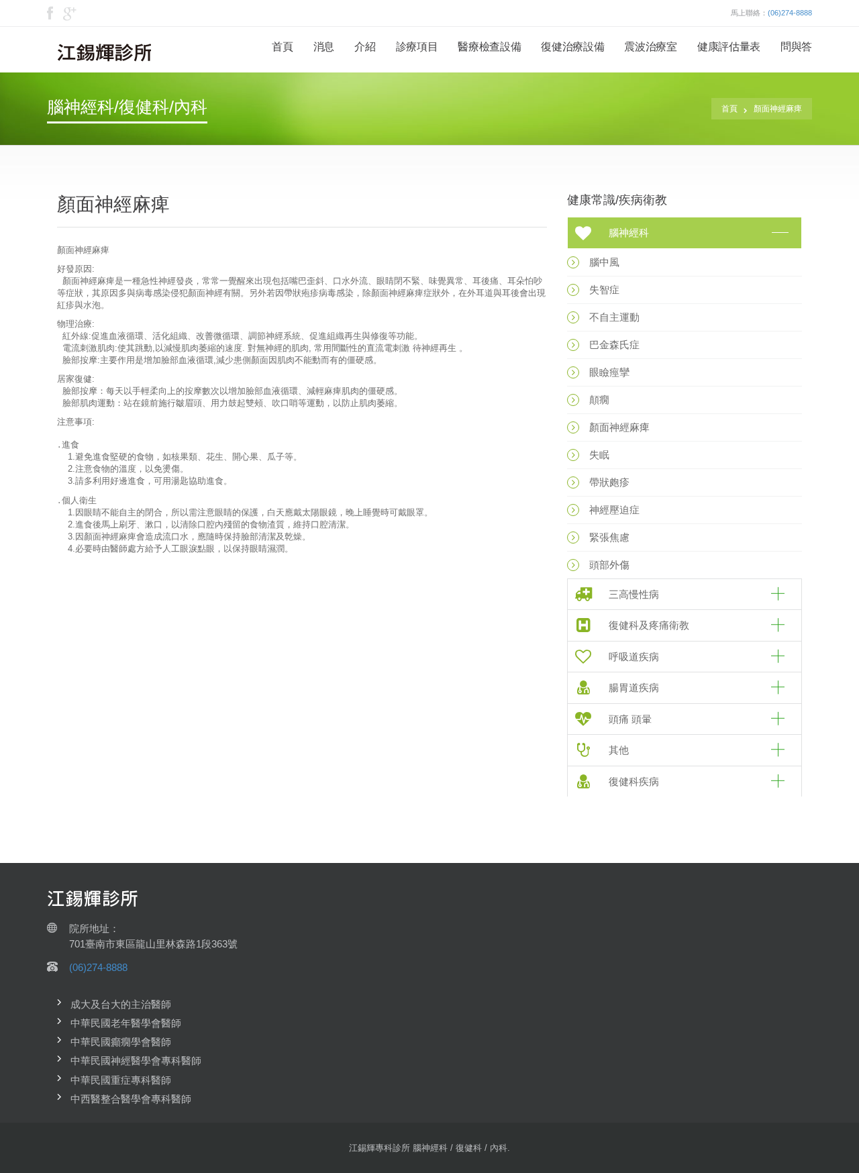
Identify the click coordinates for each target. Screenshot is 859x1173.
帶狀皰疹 (609, 482)
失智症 (604, 289)
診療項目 (417, 46)
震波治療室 (650, 46)
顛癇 (599, 399)
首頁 (282, 46)
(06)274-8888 (790, 13)
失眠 (599, 454)
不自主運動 (614, 317)
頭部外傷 (609, 564)
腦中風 (604, 262)
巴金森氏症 (614, 344)
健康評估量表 (728, 46)
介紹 (364, 46)
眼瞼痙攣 (609, 372)
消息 (323, 46)
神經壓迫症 (614, 509)
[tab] (684, 233)
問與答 (796, 46)
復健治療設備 (572, 46)
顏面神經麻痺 (778, 108)
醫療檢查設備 (489, 46)
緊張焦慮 (609, 537)
